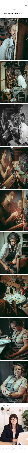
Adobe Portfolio (14, 449)
